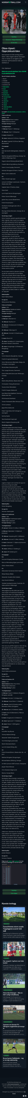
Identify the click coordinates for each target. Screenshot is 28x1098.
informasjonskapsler (13, 1084)
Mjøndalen (6, 87)
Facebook (16, 861)
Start (4, 89)
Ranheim (5, 93)
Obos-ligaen (14, 893)
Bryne (5, 103)
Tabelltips (14, 36)
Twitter (10, 861)
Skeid (5, 105)
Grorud (6, 109)
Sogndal (5, 91)
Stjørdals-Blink (8, 107)
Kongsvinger (7, 97)
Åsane (5, 99)
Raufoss (6, 101)
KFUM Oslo (6, 95)
